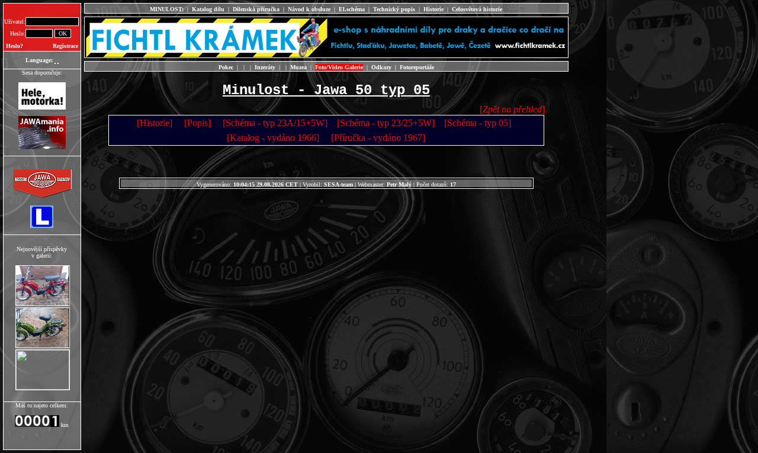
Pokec (226, 67)
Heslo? (14, 46)
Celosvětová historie (477, 9)
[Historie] (154, 123)
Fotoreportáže (417, 67)
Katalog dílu (208, 9)
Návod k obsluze (309, 9)
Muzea (298, 67)
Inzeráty (265, 67)
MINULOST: (167, 9)
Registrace (65, 46)
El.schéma (352, 9)
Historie (433, 9)
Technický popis (394, 9)
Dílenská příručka (256, 9)
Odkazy (381, 67)
